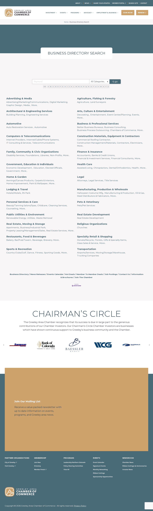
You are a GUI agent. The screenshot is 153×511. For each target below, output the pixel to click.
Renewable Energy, (16, 218)
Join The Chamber (84, 277)
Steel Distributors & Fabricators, (93, 196)
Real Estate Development (93, 214)
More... (34, 105)
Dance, (31, 252)
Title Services (111, 180)
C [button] (53, 86)
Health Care (84, 164)
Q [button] (86, 86)
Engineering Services (37, 115)
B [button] (50, 86)
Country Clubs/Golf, (16, 252)
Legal (80, 176)
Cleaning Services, (58, 205)
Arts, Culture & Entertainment (96, 111)
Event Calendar (98, 462)
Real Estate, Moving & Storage (25, 224)
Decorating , (83, 115)
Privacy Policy (80, 506)
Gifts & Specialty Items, (115, 240)
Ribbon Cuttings (99, 473)
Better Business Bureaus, (90, 127)
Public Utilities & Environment (25, 214)
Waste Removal (44, 218)
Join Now (37, 462)
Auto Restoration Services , (20, 127)
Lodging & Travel (17, 189)
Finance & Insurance (89, 151)
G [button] (62, 86)
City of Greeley (10, 462)
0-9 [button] (45, 86)
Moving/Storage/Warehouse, (111, 252)
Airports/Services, (86, 252)
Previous (3, 345)
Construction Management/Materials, (96, 143)
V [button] (98, 86)
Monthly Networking (100, 469)
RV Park (26, 193)
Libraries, (44, 155)
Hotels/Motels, (13, 193)
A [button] (48, 86)
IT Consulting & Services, (19, 143)
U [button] (95, 86)
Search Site (133, 3)
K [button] (71, 86)
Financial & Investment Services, (93, 158)
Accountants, (84, 155)
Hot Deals (70, 274)
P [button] (83, 86)
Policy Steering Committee (73, 466)
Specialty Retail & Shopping (94, 236)
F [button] (60, 86)
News (87, 3)
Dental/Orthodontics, (120, 168)
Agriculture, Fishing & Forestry (96, 98)
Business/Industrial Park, (33, 227)
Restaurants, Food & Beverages (26, 236)
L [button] (73, 86)
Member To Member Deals (89, 274)
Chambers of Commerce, (123, 130)
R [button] (88, 86)
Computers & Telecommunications (28, 136)
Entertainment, (98, 115)
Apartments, (12, 227)
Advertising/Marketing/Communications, (27, 102)
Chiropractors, (101, 168)
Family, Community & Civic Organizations (32, 151)
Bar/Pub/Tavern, (23, 240)
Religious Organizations (92, 224)
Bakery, (10, 240)
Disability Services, (15, 155)
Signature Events (99, 466)
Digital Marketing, (59, 102)
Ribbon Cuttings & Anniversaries (134, 466)
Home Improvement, (17, 183)
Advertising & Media (19, 98)
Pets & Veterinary (88, 201)
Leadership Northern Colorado (74, 462)
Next (149, 345)
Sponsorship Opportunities (103, 476)
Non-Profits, (56, 155)
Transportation (86, 249)
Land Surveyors (98, 102)
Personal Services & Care (22, 201)
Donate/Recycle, (85, 240)
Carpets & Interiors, (44, 180)
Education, (39, 168)
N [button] (78, 86)
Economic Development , (19, 168)
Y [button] (105, 86)
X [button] (103, 86)
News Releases (38, 274)
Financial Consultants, (122, 158)
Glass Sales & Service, (88, 243)
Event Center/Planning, (119, 115)
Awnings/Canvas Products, (20, 180)
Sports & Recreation (19, 249)
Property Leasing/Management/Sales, (26, 230)
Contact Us (124, 274)
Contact (143, 3)
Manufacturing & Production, (120, 193)
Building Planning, (16, 115)
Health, (135, 168)
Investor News (127, 469)
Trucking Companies (88, 255)
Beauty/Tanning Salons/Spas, (21, 205)
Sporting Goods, (52, 252)
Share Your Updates (101, 3)
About (77, 3)
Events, (135, 115)
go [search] (116, 81)
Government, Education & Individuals (29, 164)
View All (66, 469)
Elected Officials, (54, 168)
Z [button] (108, 86)
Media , (27, 105)
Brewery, (48, 240)
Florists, (99, 240)
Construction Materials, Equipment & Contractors (108, 136)
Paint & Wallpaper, (38, 183)
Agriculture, (83, 102)
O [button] (81, 86)
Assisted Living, (85, 168)
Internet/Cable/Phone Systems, (42, 140)
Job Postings (111, 274)
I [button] (67, 86)
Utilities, (31, 218)
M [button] (76, 86)
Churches (82, 227)
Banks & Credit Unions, (103, 155)
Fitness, (39, 252)
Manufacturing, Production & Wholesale (102, 189)
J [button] (69, 86)
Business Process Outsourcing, (93, 130)
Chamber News (127, 462)
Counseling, (12, 208)
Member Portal (118, 3)
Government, (13, 171)
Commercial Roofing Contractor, (94, 140)
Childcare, (42, 205)
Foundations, (32, 155)
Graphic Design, (14, 105)
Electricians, (136, 143)
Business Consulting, (115, 127)
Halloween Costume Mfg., (90, 193)
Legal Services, (96, 180)
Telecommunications (43, 143)
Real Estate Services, (56, 230)
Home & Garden (16, 176)
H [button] (65, 86)
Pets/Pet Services (86, 205)
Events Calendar (55, 274)
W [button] (101, 86)
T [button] (93, 86)
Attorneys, (82, 180)
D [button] (55, 86)
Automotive (13, 123)
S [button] (91, 86)
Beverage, (37, 240)
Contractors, (123, 143)
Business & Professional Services (98, 123)
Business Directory (19, 274)
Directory (37, 466)
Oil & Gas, (140, 193)
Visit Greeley (9, 466)
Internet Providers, (16, 140)
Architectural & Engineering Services (29, 111)
